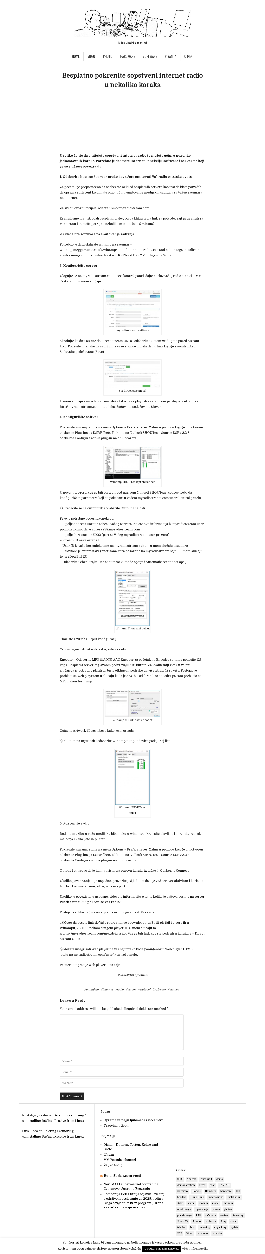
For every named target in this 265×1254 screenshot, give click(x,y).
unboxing (204, 1227)
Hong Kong (197, 1197)
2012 (180, 1179)
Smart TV (182, 1221)
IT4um (109, 1154)
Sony (223, 1221)
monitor (228, 1203)
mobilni (203, 1203)
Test (192, 1227)
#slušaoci (144, 989)
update (234, 1227)
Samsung (238, 1215)
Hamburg (210, 1191)
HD (238, 1191)
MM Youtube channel (120, 1160)
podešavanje (184, 1215)
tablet (233, 1221)
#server (131, 989)
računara (210, 1215)
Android (191, 1179)
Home (76, 56)
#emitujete (91, 989)
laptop (191, 1203)
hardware (226, 1191)
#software (159, 989)
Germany (182, 1191)
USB (179, 1233)
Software (150, 56)
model (215, 1203)
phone (216, 1209)
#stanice (173, 989)
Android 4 (206, 1179)
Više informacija (195, 1248)
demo (219, 1179)
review (224, 1215)
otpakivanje (201, 1209)
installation (234, 1197)
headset (181, 1197)
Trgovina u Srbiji (116, 1125)
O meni (188, 56)
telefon (181, 1227)
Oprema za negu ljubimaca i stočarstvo (133, 1120)
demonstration (186, 1185)
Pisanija (170, 56)
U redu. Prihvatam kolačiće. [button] (162, 1248)
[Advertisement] (132, 122)
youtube (217, 1233)
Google (196, 1191)
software (210, 1221)
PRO (198, 1215)
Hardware (127, 56)
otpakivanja (184, 1209)
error (202, 1185)
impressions (215, 1197)
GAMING (224, 1185)
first (212, 1185)
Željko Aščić (113, 1165)
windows (202, 1233)
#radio (119, 989)
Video (91, 56)
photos (228, 1209)
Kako (180, 1203)
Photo (107, 56)
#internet (106, 989)
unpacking (220, 1227)
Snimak (196, 1221)
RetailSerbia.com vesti (122, 1176)
